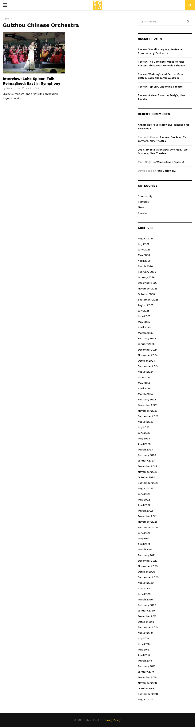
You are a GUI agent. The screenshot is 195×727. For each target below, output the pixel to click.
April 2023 (144, 444)
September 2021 (148, 527)
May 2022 (144, 499)
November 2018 (147, 683)
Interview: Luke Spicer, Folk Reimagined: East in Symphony (31, 81)
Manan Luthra (13, 88)
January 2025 (146, 344)
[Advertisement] (101, 59)
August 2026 (145, 238)
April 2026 (144, 260)
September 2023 (148, 416)
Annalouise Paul (148, 124)
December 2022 (147, 466)
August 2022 (145, 488)
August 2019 (145, 633)
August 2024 (145, 371)
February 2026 (147, 271)
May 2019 (143, 649)
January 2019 (146, 671)
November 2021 (147, 521)
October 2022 (146, 477)
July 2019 (143, 638)
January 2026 (146, 277)
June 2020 (144, 594)
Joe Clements (146, 149)
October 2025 (146, 294)
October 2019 (146, 621)
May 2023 (144, 438)
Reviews (143, 213)
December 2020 (147, 560)
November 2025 (147, 288)
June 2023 (144, 432)
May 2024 (144, 383)
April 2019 (144, 655)
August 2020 (146, 582)
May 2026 (144, 255)
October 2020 (146, 571)
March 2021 (145, 549)
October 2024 (146, 360)
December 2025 (147, 283)
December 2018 (147, 677)
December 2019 (147, 616)
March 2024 (145, 394)
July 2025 (143, 310)
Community (145, 196)
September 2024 (148, 366)
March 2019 (145, 660)
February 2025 (147, 338)
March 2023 (145, 449)
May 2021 (143, 538)
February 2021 (146, 555)
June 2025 (144, 316)
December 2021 (147, 516)
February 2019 (146, 666)
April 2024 (144, 388)
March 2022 (145, 510)
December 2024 (147, 349)
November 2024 (147, 355)
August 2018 (145, 699)
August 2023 (145, 421)
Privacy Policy (112, 720)
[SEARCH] (188, 22)
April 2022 (144, 505)
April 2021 (144, 544)
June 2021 (144, 533)
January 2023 (146, 460)
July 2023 (143, 427)
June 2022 (144, 494)
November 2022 (147, 472)
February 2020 (147, 605)
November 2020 (148, 566)
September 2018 (148, 694)
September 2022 (148, 483)
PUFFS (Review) (166, 170)
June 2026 (144, 249)
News (141, 207)
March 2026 (145, 266)
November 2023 (147, 410)
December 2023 (147, 405)
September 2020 (148, 577)
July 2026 (143, 244)
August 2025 (145, 305)
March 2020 (145, 599)
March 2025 (145, 333)
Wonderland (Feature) (170, 162)
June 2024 (144, 377)
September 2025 (148, 299)
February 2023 (147, 455)
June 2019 (144, 644)
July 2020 (144, 588)
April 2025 (144, 327)
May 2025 (144, 322)
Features (10, 36)
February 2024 (147, 399)
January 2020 (146, 610)
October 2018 (146, 688)
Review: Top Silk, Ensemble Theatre (160, 86)
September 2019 (148, 627)
